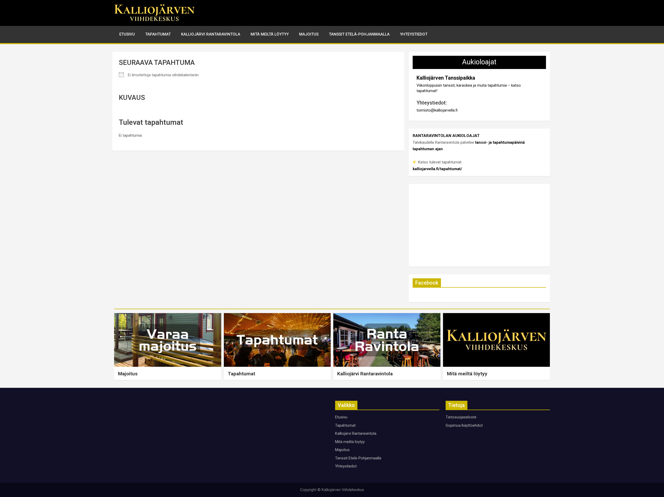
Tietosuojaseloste (461, 417)
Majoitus (309, 34)
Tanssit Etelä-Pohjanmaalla (359, 34)
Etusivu (127, 34)
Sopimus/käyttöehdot (464, 425)
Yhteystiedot (413, 34)
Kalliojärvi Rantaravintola (210, 34)
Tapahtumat (158, 34)
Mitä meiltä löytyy (270, 34)
